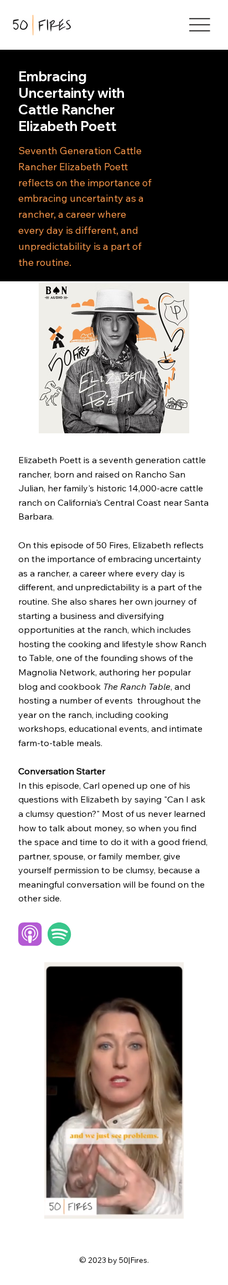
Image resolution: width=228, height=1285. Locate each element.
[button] (164, 1206)
